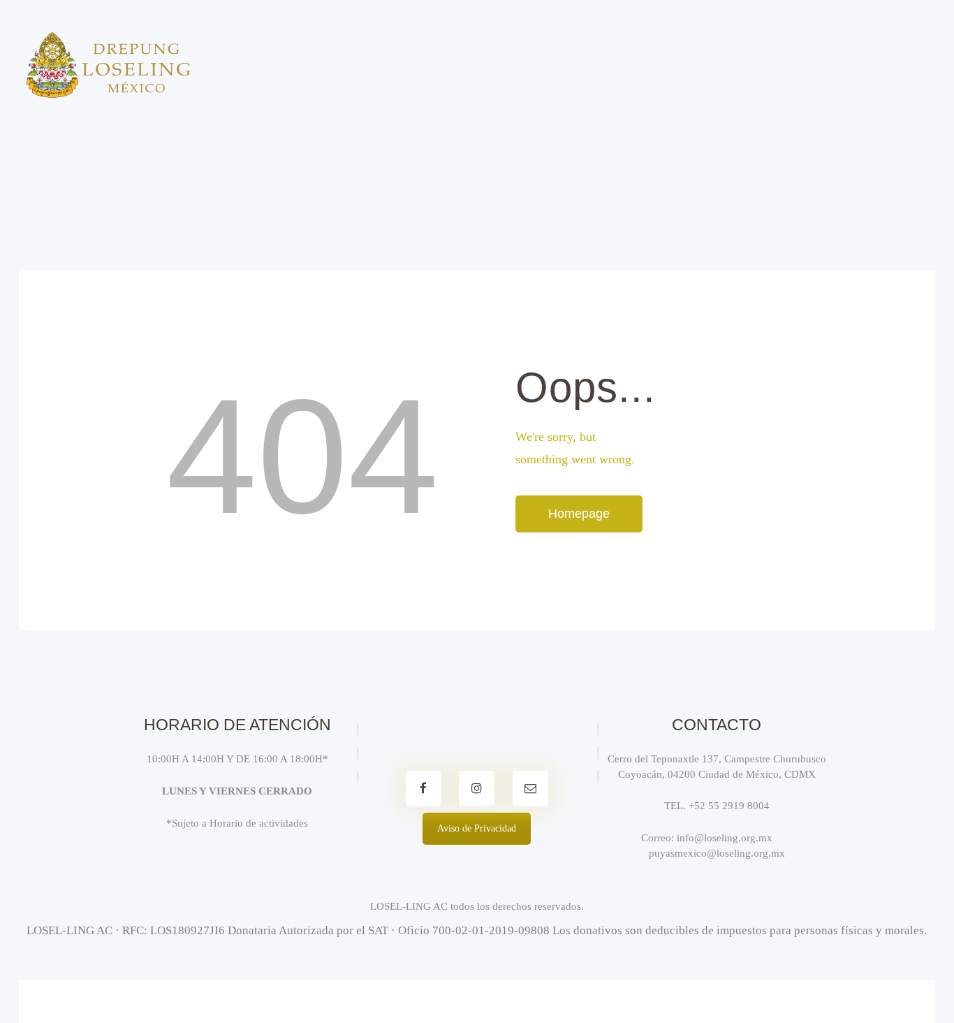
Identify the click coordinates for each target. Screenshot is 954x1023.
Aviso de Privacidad (476, 828)
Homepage (579, 514)
